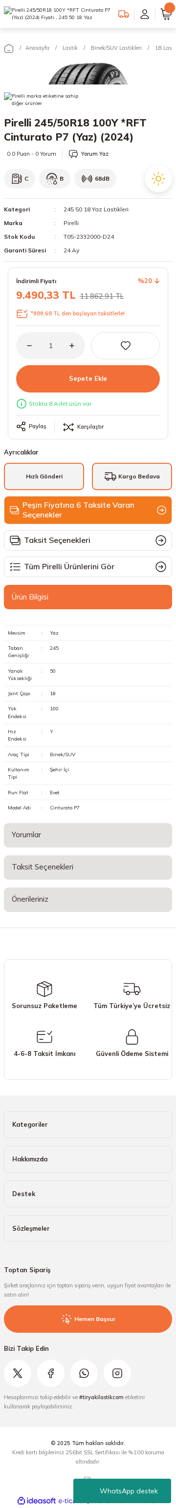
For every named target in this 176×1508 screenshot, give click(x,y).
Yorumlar (26, 834)
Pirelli (71, 223)
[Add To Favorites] (125, 345)
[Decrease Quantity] (24, 345)
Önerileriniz (30, 899)
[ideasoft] (36, 1501)
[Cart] (166, 14)
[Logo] (57, 14)
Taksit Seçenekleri (42, 866)
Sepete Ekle (88, 378)
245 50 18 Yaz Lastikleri (96, 209)
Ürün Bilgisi (30, 596)
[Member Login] (144, 14)
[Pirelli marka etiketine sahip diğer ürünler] (46, 102)
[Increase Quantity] (77, 345)
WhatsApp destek (129, 1491)
